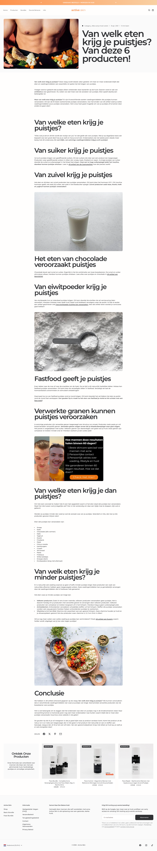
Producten (14, 10)
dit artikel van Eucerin (104, 619)
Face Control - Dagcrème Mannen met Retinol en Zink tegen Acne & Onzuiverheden (97, 782)
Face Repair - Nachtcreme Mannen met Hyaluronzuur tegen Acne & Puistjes (136, 782)
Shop (6, 809)
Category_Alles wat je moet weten (96, 26)
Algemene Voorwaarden (27, 825)
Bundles (23, 10)
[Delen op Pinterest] (55, 734)
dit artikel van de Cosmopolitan (81, 164)
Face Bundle (8, 816)
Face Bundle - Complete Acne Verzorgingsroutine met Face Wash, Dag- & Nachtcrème (59, 783)
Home (5, 10)
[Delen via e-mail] (60, 734)
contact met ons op (127, 827)
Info (44, 10)
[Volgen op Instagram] (146, 845)
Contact (25, 821)
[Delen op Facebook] (44, 734)
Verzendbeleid (27, 814)
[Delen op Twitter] (49, 734)
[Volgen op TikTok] (152, 845)
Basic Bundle (9, 812)
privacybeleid (109, 827)
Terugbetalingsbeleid (30, 818)
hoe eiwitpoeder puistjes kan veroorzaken (72, 304)
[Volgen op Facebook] (140, 845)
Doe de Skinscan (34, 10)
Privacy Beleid (27, 829)
